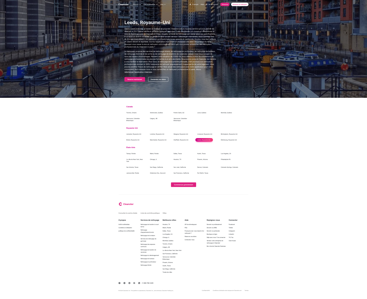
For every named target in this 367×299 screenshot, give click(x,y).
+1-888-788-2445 (147, 283)
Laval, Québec (201, 112)
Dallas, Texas (178, 153)
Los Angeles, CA (226, 153)
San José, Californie (180, 167)
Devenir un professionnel (214, 224)
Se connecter (213, 4)
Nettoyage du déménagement (150, 255)
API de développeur (191, 224)
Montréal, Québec (226, 112)
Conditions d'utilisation (125, 227)
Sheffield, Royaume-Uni (181, 140)
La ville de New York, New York (134, 160)
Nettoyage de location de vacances (148, 251)
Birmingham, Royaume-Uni (229, 134)
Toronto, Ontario (131, 112)
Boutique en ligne (212, 234)
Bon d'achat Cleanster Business (216, 246)
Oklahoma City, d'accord (157, 173)
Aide (202, 4)
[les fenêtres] (242, 283)
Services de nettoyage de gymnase (148, 240)
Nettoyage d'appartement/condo (147, 231)
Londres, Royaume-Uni (157, 134)
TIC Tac (231, 237)
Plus (161, 4)
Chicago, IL (153, 159)
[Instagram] (134, 283)
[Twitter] (124, 283)
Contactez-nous (189, 239)
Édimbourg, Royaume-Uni (229, 140)
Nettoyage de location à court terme (150, 225)
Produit (135, 4)
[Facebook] (119, 283)
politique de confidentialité (126, 231)
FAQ (186, 227)
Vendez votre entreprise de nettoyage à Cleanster (215, 242)
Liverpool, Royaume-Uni (204, 134)
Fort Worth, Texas (202, 173)
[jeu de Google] (217, 283)
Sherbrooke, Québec (156, 112)
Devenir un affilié (212, 227)
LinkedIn (231, 234)
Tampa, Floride (131, 153)
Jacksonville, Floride (132, 173)
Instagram (232, 231)
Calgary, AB (153, 118)
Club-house (232, 240)
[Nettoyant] (124, 4)
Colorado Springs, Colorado (229, 167)
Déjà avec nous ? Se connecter (216, 237)
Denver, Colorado (202, 167)
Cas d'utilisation (149, 4)
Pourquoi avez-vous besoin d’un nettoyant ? (194, 232)
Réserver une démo (190, 236)
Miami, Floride (154, 153)
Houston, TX (177, 159)
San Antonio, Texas (132, 167)
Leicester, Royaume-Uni (133, 134)
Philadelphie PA (225, 159)
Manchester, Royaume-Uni (158, 140)
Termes (246, 290)
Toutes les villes (167, 272)
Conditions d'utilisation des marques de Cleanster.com (227, 290)
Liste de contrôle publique (150, 213)
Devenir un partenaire (213, 231)
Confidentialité (206, 290)
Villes (164, 213)
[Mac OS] (230, 283)
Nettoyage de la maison (148, 235)
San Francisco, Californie (181, 173)
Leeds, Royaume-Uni (203, 140)
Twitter (231, 227)
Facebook (232, 224)
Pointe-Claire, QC (179, 112)
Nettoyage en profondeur (148, 262)
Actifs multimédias (124, 224)
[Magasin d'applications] (203, 283)
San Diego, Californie (156, 167)
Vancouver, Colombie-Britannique (133, 119)
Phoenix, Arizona (202, 159)
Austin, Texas (201, 153)
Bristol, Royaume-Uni (132, 140)
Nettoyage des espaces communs (148, 245)
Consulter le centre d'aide (128, 213)
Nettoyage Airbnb (146, 265)
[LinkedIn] (129, 283)
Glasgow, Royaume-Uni (181, 134)
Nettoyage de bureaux (147, 258)
